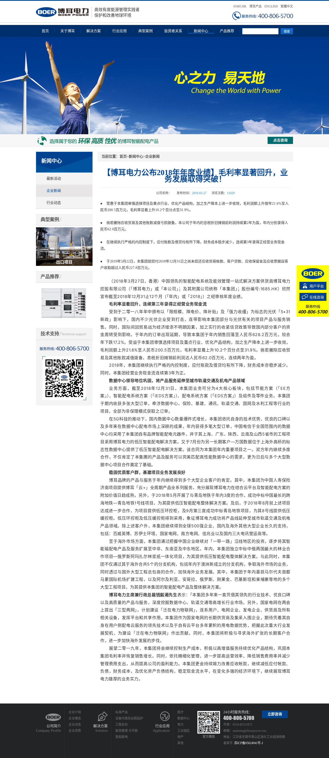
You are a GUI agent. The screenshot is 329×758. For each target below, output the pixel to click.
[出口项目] (64, 229)
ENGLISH (271, 6)
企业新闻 (54, 191)
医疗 (180, 712)
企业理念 (75, 718)
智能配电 (121, 737)
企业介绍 (75, 712)
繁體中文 (287, 6)
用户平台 (316, 286)
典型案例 (145, 31)
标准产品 (121, 712)
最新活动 (54, 179)
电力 (180, 724)
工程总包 (121, 724)
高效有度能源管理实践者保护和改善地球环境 (117, 12)
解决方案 (93, 31)
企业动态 (75, 724)
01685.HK (239, 6)
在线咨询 (316, 297)
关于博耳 (67, 31)
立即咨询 (275, 714)
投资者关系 (173, 31)
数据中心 (183, 718)
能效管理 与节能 (126, 731)
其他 (180, 743)
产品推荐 (227, 31)
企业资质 (75, 731)
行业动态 (54, 203)
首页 (45, 31)
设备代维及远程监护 (129, 718)
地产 (180, 737)
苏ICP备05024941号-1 (248, 743)
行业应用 (119, 31)
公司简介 (54, 726)
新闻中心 (201, 31)
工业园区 (183, 731)
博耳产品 (255, 6)
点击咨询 (280, 140)
